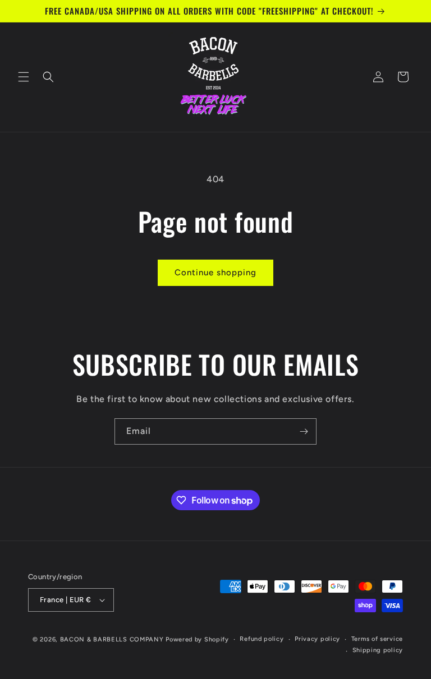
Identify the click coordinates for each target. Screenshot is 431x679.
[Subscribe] (303, 431)
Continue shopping (215, 272)
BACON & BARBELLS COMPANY (112, 639)
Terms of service (377, 639)
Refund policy (261, 639)
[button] (23, 76)
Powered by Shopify (197, 639)
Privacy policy (317, 639)
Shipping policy (378, 650)
